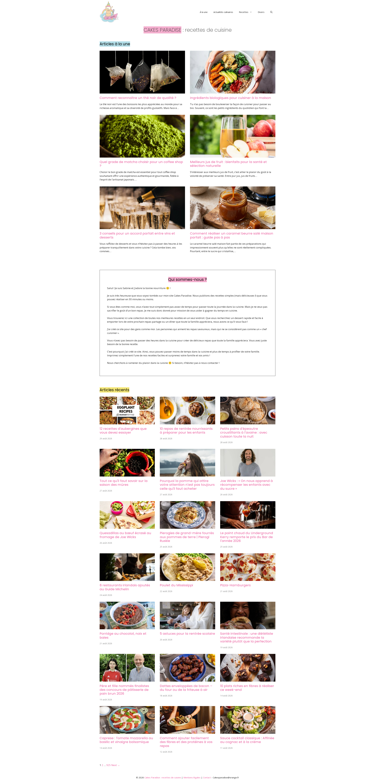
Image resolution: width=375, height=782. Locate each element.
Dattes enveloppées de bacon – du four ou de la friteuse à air (186, 688)
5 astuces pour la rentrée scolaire (187, 633)
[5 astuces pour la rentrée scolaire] (187, 627)
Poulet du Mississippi (176, 585)
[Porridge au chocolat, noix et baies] (127, 627)
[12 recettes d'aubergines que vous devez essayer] (127, 422)
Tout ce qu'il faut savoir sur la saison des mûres (124, 483)
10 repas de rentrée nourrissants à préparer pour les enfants (186, 430)
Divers (261, 12)
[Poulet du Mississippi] (187, 579)
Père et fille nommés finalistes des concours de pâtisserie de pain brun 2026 (124, 690)
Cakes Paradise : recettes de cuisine (162, 777)
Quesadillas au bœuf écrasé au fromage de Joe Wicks (125, 535)
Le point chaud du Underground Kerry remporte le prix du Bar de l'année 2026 (246, 537)
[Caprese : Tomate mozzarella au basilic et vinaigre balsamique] (127, 731)
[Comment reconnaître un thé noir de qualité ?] (142, 91)
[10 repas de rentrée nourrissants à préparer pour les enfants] (187, 422)
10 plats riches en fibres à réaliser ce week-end (247, 688)
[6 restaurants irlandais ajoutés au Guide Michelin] (127, 579)
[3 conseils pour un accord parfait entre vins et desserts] (142, 227)
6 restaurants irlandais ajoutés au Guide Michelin (125, 587)
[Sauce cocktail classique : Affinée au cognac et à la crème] (247, 731)
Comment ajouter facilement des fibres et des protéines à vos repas (186, 742)
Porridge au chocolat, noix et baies (123, 635)
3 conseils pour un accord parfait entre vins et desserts (137, 235)
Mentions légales (192, 777)
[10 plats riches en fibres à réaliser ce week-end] (247, 679)
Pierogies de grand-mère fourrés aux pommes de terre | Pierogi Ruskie (187, 537)
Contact (207, 777)
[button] (271, 12)
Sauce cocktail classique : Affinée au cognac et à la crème (247, 740)
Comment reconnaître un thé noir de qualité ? (138, 98)
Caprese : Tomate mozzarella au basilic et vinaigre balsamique (126, 740)
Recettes (243, 12)
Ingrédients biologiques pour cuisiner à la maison (230, 98)
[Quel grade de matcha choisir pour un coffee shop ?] (142, 155)
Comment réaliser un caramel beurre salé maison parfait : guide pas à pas (231, 235)
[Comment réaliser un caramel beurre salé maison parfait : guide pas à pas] (232, 227)
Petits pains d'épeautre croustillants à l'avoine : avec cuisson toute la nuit (243, 432)
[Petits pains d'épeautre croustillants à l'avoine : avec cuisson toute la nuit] (247, 422)
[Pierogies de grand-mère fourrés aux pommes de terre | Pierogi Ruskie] (187, 527)
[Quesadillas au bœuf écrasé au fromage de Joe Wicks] (127, 527)
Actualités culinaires (223, 12)
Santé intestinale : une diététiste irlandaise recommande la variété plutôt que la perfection (246, 637)
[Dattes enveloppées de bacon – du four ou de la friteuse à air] (187, 679)
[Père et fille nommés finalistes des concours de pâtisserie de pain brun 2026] (127, 679)
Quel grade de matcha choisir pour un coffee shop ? (141, 164)
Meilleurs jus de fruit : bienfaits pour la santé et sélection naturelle (228, 164)
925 (108, 765)
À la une (204, 12)
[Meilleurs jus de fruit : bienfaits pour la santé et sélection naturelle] (232, 155)
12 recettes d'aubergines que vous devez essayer (123, 430)
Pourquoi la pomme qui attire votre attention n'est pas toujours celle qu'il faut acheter (187, 485)
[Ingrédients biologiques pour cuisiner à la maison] (232, 91)
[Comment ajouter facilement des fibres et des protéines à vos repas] (187, 731)
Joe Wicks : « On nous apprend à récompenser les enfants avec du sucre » (246, 485)
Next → (115, 765)
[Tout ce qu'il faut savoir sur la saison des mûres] (127, 474)
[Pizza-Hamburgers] (247, 579)
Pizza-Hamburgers (235, 585)
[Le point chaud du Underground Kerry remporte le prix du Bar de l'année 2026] (247, 527)
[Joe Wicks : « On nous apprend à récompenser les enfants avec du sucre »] (247, 474)
